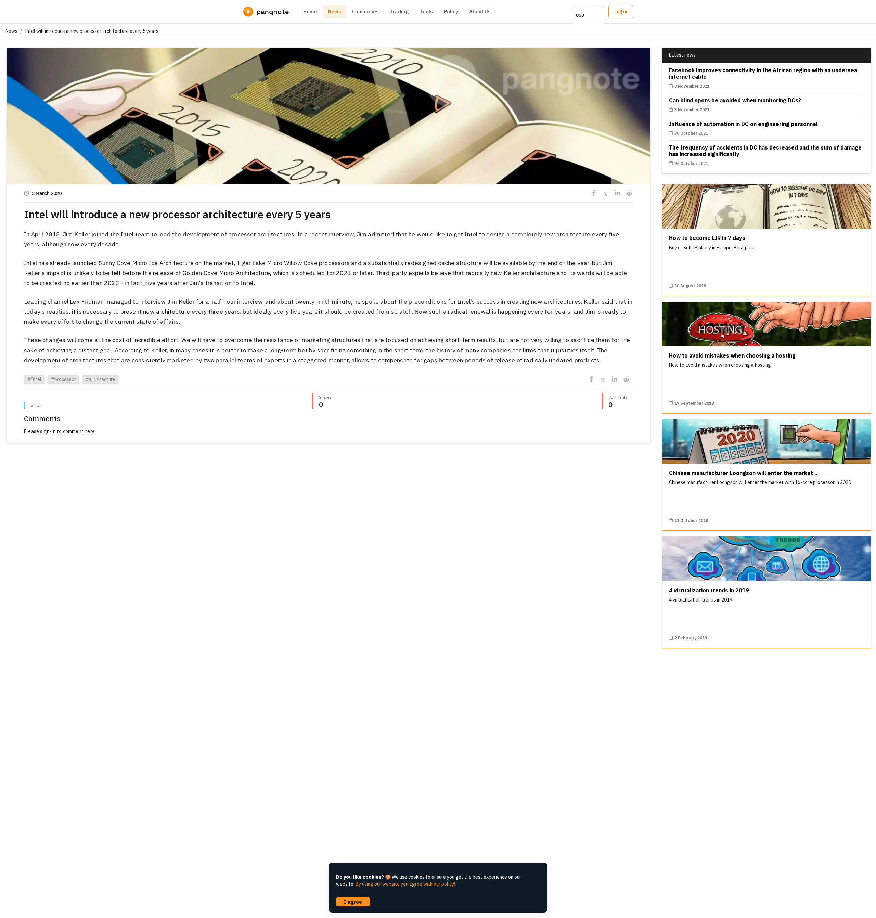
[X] (605, 193)
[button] (328, 167)
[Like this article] (328, 117)
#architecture (100, 379)
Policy (451, 11)
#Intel (34, 379)
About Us (480, 11)
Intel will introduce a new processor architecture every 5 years (91, 31)
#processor (63, 379)
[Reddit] (628, 193)
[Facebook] (594, 193)
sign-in (47, 431)
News (334, 11)
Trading (399, 11)
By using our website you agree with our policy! (405, 884)
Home (310, 11)
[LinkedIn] (617, 193)
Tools (426, 11)
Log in (620, 12)
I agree (353, 901)
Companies (365, 11)
